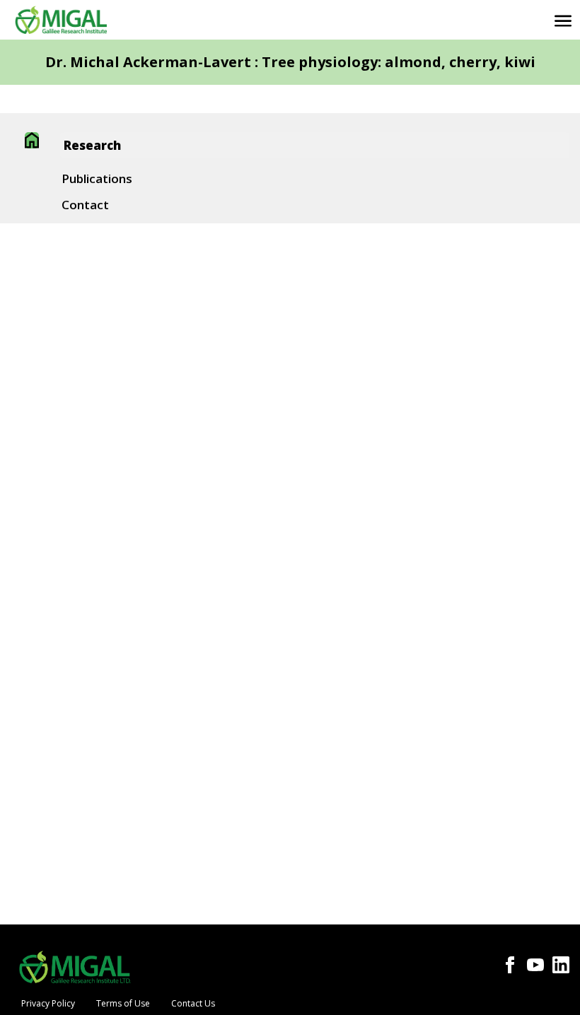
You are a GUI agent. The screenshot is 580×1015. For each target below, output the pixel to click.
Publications (97, 178)
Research (92, 145)
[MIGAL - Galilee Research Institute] (60, 20)
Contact (85, 204)
